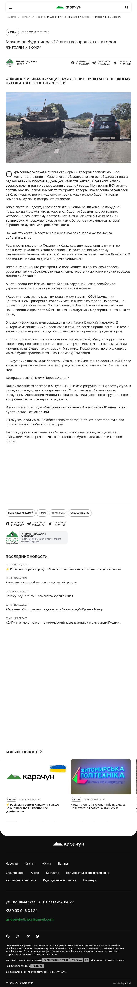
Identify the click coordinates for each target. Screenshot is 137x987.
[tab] (11, 821)
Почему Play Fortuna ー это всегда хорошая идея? (40, 596)
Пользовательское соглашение (87, 872)
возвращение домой (20, 513)
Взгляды (63, 863)
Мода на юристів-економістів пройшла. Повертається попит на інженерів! (98, 806)
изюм (42, 513)
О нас (35, 872)
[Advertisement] (68, 472)
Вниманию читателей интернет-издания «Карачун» (41, 582)
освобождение (79, 513)
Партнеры (90, 880)
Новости (12, 863)
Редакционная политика (59, 880)
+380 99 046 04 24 (21, 911)
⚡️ (63, 569)
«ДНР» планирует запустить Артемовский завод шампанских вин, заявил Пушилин (63, 622)
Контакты (52, 872)
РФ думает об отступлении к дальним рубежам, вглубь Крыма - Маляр (54, 609)
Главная (11, 17)
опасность (58, 513)
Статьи (26, 17)
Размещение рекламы (21, 880)
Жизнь (46, 863)
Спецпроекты (15, 872)
